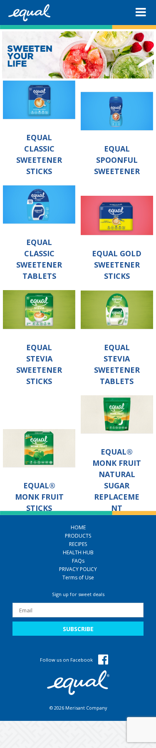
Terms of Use (78, 577)
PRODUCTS (78, 535)
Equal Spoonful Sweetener (117, 160)
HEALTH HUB (78, 552)
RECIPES (78, 544)
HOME (78, 527)
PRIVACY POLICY (78, 569)
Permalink (39, 100)
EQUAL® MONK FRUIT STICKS (39, 496)
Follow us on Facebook (67, 660)
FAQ (78, 560)
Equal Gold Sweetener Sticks (116, 264)
